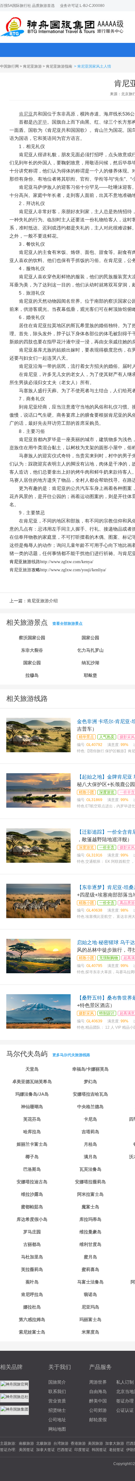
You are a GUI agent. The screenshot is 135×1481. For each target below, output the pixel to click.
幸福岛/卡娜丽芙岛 (90, 1069)
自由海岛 (98, 1391)
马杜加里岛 (32, 1256)
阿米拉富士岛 (90, 1194)
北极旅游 (43, 1443)
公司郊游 (98, 1410)
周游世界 (98, 1382)
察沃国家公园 (32, 637)
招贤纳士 (57, 1410)
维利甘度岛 (90, 1244)
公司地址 (57, 1419)
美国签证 (26, 1450)
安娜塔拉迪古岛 (32, 1181)
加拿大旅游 (114, 1443)
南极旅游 (26, 1443)
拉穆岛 (32, 675)
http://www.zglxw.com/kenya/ (66, 561)
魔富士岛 (90, 1206)
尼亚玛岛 (90, 1306)
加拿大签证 (45, 1450)
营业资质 (57, 1400)
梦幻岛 (90, 1081)
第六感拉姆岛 (32, 1319)
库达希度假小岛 (32, 1219)
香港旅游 (78, 1443)
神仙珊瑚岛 (32, 1106)
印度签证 (81, 1450)
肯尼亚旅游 (32, 66)
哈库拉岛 (32, 1131)
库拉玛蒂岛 (90, 1219)
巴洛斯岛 (32, 1169)
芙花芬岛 (32, 1119)
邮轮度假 (98, 1419)
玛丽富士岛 (90, 1319)
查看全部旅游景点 (67, 623)
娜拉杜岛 (32, 1306)
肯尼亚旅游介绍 (42, 600)
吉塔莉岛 (90, 1131)
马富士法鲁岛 (90, 1281)
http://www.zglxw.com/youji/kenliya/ (73, 570)
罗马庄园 (32, 1231)
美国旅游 (95, 1443)
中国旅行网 (9, 66)
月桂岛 (90, 1144)
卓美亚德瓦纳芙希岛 (32, 1081)
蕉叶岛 (32, 1281)
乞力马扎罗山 (90, 650)
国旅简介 (57, 1382)
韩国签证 (99, 1450)
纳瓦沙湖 (90, 662)
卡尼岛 (90, 1119)
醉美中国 (98, 1400)
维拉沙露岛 (32, 1194)
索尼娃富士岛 (32, 1331)
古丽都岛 (32, 1244)
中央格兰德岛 (90, 1106)
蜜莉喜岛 (90, 1269)
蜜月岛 (90, 1256)
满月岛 (90, 1156)
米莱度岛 (90, 1331)
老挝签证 (116, 1450)
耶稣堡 (90, 675)
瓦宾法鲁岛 (90, 1169)
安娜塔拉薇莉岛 (90, 1181)
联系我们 (57, 1391)
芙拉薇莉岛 (32, 1269)
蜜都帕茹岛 (32, 1206)
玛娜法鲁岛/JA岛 (32, 1094)
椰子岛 (32, 1156)
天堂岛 (32, 1069)
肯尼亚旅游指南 (59, 66)
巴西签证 (64, 1450)
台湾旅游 (60, 1443)
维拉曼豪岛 (90, 1231)
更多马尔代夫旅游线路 (71, 1055)
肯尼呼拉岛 (32, 1294)
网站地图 (57, 1429)
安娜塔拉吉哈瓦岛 (90, 1094)
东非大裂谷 (32, 650)
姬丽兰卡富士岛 (32, 1144)
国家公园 (90, 637)
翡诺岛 (90, 1294)
